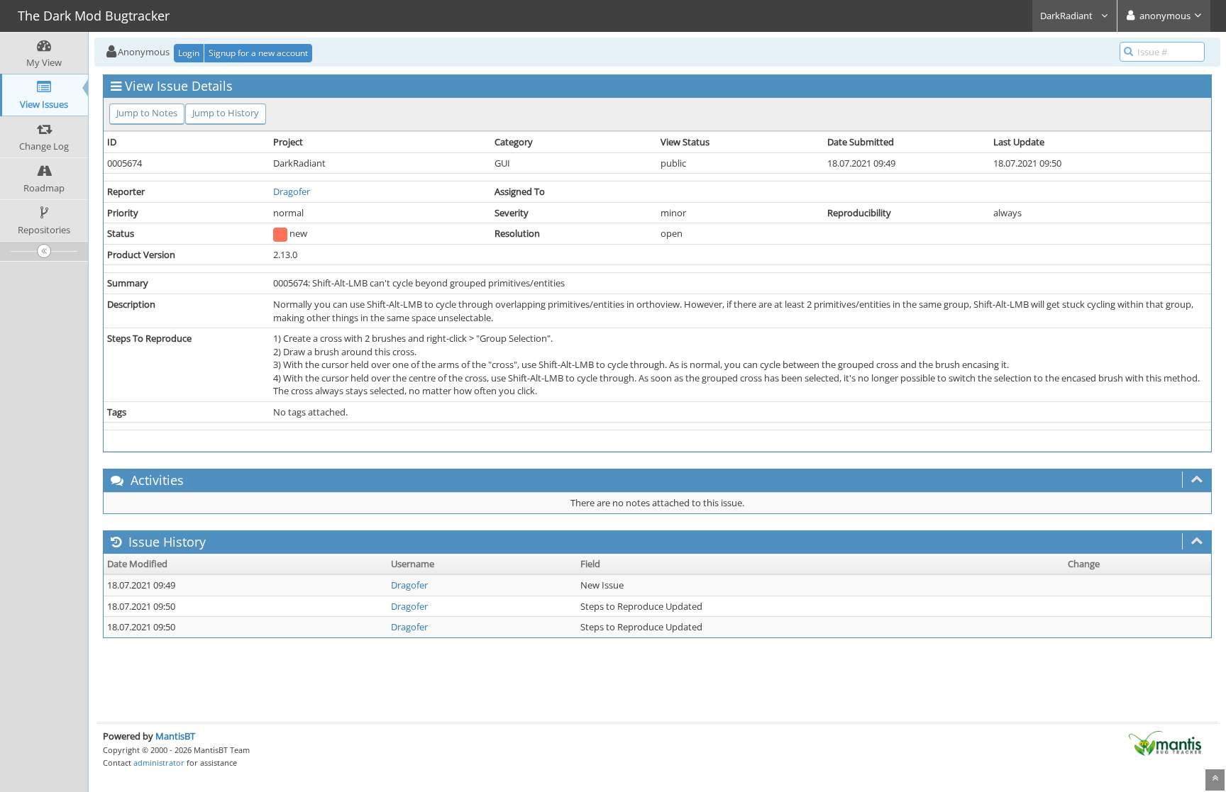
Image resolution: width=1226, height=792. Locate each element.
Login (188, 53)
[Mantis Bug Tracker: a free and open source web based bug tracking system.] (1165, 742)
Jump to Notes (146, 112)
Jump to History (225, 112)
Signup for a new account (258, 53)
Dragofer (291, 191)
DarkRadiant (1067, 15)
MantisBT (175, 736)
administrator (158, 762)
